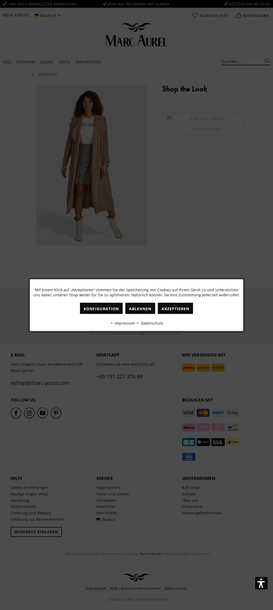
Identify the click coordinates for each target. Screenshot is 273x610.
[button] (261, 583)
